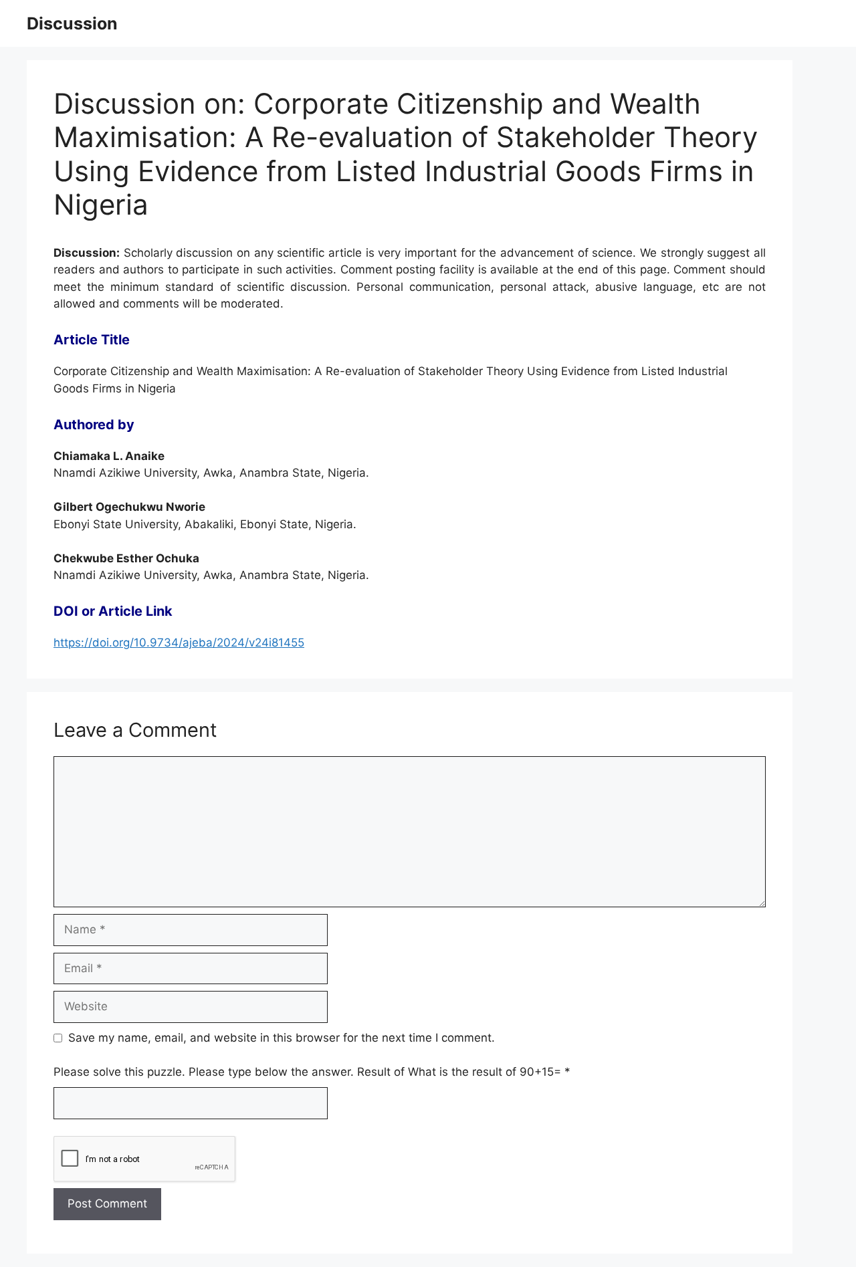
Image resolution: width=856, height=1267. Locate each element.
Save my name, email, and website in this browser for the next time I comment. (281, 1037)
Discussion (72, 23)
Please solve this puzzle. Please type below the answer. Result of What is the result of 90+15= (312, 1071)
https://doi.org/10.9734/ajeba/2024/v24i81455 (179, 642)
